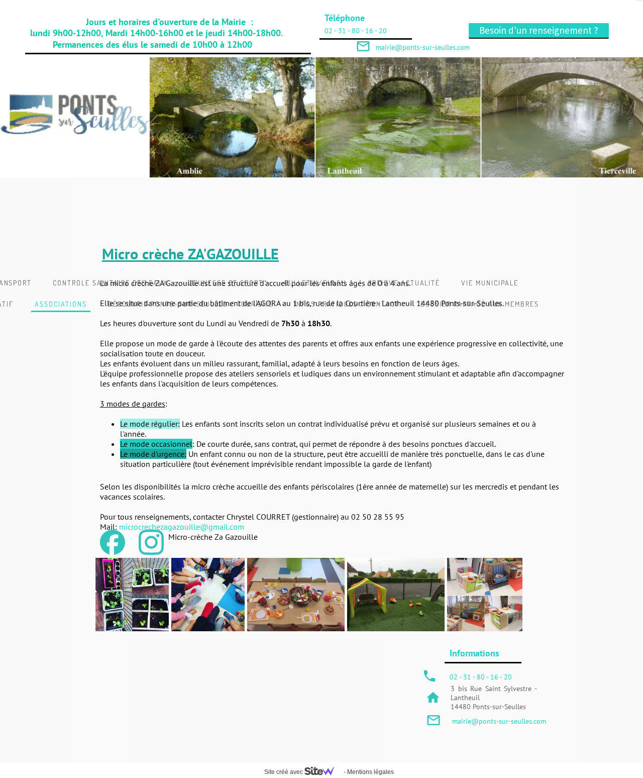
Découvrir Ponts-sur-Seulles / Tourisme (190, 304)
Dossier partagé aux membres (479, 304)
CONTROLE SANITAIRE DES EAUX (110, 282)
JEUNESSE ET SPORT (226, 282)
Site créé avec (284, 771)
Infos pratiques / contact (346, 304)
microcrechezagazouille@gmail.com (181, 527)
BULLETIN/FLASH (315, 282)
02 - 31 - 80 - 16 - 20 (356, 30)
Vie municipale (489, 282)
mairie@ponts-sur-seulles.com (499, 721)
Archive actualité (403, 282)
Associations (61, 304)
